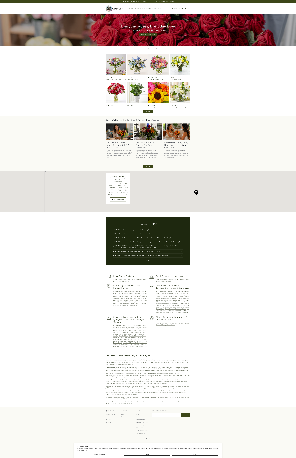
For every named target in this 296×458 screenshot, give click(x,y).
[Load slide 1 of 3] (144, 48)
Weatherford (126, 281)
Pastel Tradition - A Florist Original (116, 79)
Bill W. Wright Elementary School (173, 298)
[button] (141, 8)
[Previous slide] (140, 48)
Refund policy (140, 427)
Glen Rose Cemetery (132, 296)
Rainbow (115, 281)
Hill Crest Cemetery (140, 298)
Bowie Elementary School (177, 300)
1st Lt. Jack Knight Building (164, 291)
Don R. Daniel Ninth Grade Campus (171, 307)
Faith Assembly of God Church (133, 341)
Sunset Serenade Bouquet (155, 79)
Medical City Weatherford (163, 281)
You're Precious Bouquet (113, 107)
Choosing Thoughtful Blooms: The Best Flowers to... (146, 144)
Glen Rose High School (179, 310)
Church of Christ (123, 336)
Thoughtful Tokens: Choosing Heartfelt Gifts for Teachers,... (118, 144)
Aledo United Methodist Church (137, 327)
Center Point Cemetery (120, 293)
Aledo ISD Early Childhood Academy (173, 295)
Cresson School (160, 305)
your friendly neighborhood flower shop (153, 397)
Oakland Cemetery (140, 302)
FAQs (137, 414)
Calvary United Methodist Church (123, 332)
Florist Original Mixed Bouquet (157, 107)
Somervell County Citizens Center (165, 325)
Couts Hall (165, 303)
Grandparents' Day (111, 414)
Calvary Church (141, 330)
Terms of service (140, 433)
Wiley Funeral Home (131, 305)
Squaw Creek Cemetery (121, 303)
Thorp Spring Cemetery (138, 303)
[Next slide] (152, 48)
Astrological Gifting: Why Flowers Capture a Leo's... (176, 144)
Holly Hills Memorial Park (120, 300)
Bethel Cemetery (141, 291)
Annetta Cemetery (129, 291)
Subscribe (186, 415)
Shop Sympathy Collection (148, 37)
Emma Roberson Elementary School (175, 309)
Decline (195, 454)
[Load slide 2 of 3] (146, 48)
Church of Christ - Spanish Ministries (124, 337)
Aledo (115, 279)
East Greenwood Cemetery (132, 295)
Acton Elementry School (163, 293)
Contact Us (139, 417)
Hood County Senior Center (165, 323)
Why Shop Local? (141, 419)
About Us (108, 422)
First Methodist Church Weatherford (131, 346)
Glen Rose (126, 279)
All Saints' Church (118, 329)
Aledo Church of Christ (120, 327)
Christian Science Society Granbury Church (125, 334)
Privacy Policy (84, 450)
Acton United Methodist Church (136, 325)
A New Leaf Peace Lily (133, 107)
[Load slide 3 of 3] (148, 48)
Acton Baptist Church (119, 325)
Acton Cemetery (118, 291)
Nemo (144, 279)
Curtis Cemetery (118, 295)
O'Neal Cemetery (129, 302)
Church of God (141, 337)
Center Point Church (140, 332)
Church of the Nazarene (121, 339)
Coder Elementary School (168, 302)
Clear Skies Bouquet (133, 79)
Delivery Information (142, 422)
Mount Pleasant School (182, 323)
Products (108, 419)
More (148, 260)
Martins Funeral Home (135, 300)
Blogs (122, 417)
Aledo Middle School (176, 296)
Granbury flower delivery (113, 383)
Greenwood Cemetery (126, 298)
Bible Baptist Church (129, 330)
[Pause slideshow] (156, 48)
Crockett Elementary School (174, 305)
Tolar (120, 281)
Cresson (120, 279)
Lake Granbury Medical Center (180, 279)
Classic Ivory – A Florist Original (179, 107)
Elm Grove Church (135, 339)
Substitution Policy (141, 430)
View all (148, 111)
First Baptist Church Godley (131, 343)
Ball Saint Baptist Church (134, 329)
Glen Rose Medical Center (163, 279)
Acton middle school (176, 293)
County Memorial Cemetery (137, 293)
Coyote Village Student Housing (179, 303)
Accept (147, 454)
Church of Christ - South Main (137, 336)
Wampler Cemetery (119, 305)
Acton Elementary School (181, 291)
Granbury (139, 279)
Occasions (108, 417)
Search (123, 414)
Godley (133, 279)
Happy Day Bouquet (175, 79)
